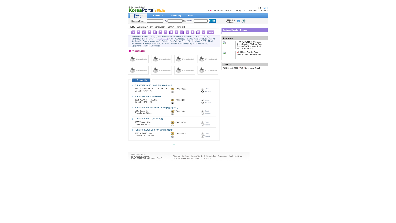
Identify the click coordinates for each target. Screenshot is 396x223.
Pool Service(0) (183, 41)
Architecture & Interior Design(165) (146, 36)
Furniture (171, 27)
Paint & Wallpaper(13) (196, 39)
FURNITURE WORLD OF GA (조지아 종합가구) (154, 130)
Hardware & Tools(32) (171, 36)
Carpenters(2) (188, 36)
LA (208, 10)
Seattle (220, 10)
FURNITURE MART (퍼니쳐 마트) (149, 119)
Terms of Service (197, 156)
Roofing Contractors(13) (153, 43)
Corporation (222, 156)
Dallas (226, 10)
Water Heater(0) (172, 43)
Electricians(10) (202, 36)
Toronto (256, 10)
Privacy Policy (211, 156)
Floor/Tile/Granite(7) (200, 43)
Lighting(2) (136, 39)
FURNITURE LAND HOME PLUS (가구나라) (153, 85)
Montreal (264, 10)
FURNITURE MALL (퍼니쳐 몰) (148, 96)
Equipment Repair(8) (140, 46)
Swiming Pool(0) (169, 41)
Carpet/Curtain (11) (177, 39)
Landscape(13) (148, 39)
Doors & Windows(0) (151, 41)
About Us (176, 156)
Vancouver (247, 10)
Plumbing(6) (185, 43)
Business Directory (145, 27)
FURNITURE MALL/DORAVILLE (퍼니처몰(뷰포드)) (156, 108)
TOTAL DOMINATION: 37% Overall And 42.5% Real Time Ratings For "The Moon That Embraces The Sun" (249, 45)
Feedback (185, 156)
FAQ (241, 68)
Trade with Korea (235, 156)
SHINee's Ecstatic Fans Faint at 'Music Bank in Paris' (249, 53)
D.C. (232, 10)
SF (215, 10)
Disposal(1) (156, 46)
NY (211, 10)
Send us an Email (252, 68)
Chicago (238, 10)
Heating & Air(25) (199, 41)
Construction (160, 27)
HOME (132, 27)
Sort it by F (180, 27)
